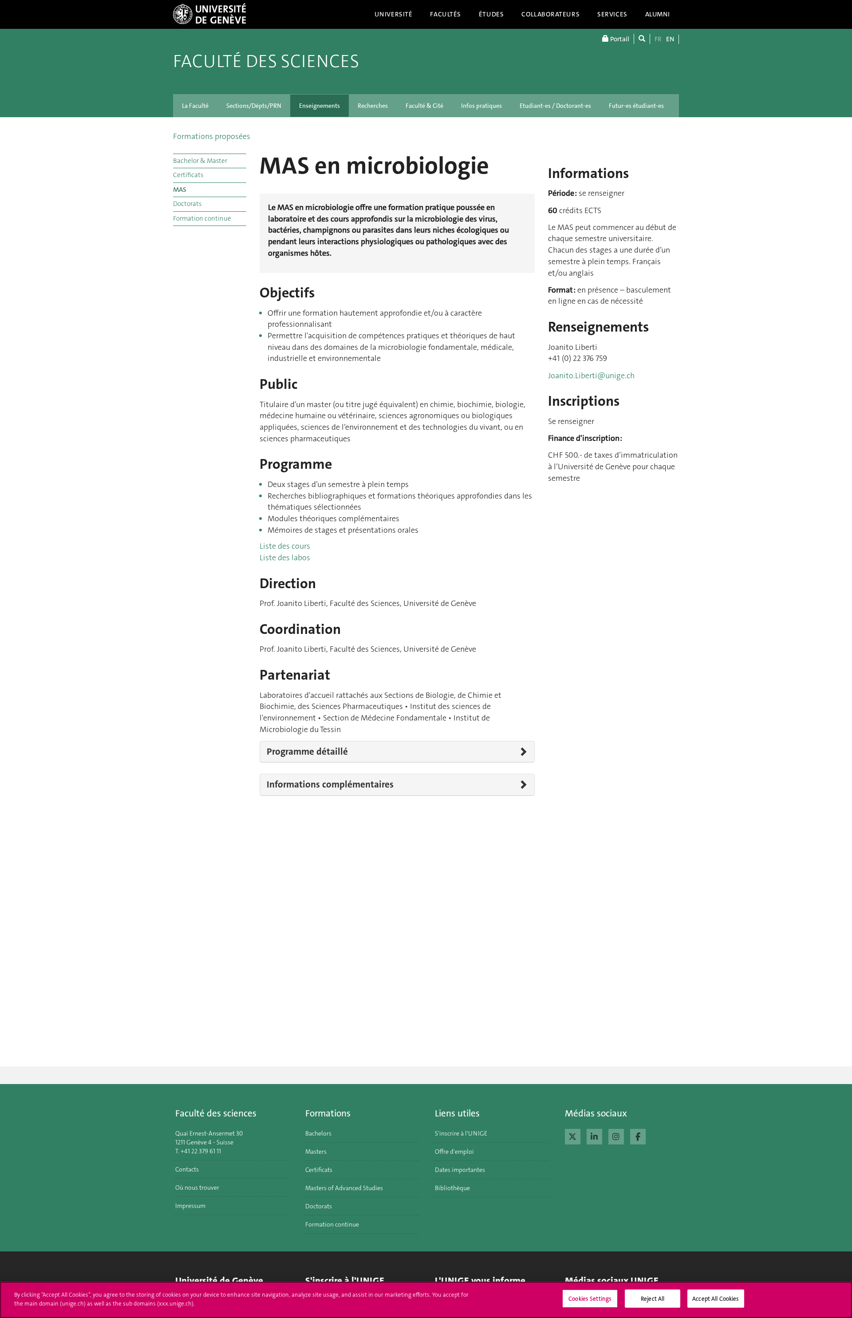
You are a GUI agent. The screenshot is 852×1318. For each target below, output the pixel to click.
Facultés (445, 14)
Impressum (190, 1206)
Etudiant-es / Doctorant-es (555, 106)
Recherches (373, 106)
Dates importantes (460, 1170)
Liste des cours (285, 546)
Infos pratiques (481, 106)
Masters (316, 1152)
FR (658, 39)
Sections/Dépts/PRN (253, 106)
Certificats (188, 174)
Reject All (652, 1298)
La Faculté (195, 106)
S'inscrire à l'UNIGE (461, 1133)
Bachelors (318, 1133)
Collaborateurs (550, 14)
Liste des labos (285, 557)
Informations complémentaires (330, 784)
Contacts (187, 1169)
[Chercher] (642, 39)
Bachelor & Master (200, 160)
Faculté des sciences (266, 61)
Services (612, 14)
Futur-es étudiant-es (636, 106)
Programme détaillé (307, 751)
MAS (179, 189)
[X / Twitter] (573, 1135)
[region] (426, 1300)
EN (670, 39)
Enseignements (319, 106)
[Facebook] (638, 1135)
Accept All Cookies (715, 1298)
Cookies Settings (589, 1298)
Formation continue (202, 218)
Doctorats (187, 203)
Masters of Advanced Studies (344, 1188)
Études (491, 14)
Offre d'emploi (454, 1152)
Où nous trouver (197, 1187)
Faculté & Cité (424, 106)
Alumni (657, 14)
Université (394, 14)
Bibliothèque (452, 1188)
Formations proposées (211, 136)
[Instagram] (616, 1135)
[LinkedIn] (594, 1135)
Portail (619, 39)
